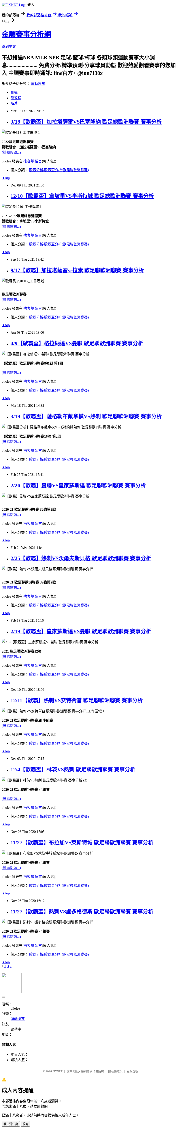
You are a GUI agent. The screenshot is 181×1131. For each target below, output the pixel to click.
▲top (6, 178)
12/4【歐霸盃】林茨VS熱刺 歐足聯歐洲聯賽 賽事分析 (73, 769)
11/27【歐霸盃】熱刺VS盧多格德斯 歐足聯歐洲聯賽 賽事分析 (82, 912)
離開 (25, 1124)
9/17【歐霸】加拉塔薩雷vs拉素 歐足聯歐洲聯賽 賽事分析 (77, 270)
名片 (14, 103)
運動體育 (38, 84)
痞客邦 (28, 161)
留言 (38, 161)
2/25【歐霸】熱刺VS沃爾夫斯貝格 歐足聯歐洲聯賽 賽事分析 (81, 558)
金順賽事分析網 (26, 34)
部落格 (16, 98)
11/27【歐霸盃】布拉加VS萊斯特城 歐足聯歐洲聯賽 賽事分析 (82, 842)
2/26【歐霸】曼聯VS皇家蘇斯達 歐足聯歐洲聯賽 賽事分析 (78, 485)
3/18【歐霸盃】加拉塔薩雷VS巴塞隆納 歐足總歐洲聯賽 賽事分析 (86, 122)
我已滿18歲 (11, 1124)
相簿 (14, 92)
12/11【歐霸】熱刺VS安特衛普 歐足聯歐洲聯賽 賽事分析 (77, 700)
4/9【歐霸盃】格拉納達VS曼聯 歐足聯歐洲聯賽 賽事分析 (77, 343)
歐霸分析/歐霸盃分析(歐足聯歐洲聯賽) (59, 170)
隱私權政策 (115, 1071)
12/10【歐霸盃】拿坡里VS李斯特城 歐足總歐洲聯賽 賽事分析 (82, 196)
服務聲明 (132, 1071)
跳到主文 (9, 46)
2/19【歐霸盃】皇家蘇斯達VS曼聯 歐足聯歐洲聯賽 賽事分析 (81, 631)
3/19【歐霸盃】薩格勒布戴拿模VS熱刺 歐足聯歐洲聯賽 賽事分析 (86, 416)
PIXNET (57, 1071)
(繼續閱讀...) (11, 152)
